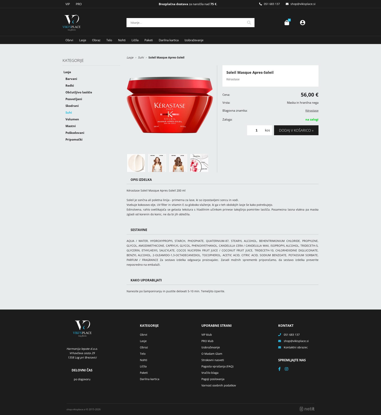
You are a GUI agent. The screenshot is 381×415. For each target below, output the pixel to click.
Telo (109, 40)
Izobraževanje (194, 40)
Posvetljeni (73, 99)
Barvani (71, 79)
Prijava (303, 23)
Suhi (68, 112)
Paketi (148, 40)
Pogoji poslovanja (212, 379)
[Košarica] (287, 23)
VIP (67, 4)
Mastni (70, 126)
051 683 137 (272, 4)
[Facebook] (281, 369)
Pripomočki (74, 139)
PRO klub (207, 341)
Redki (69, 85)
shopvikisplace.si (303, 4)
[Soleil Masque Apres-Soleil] (170, 108)
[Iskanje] (249, 22)
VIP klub (206, 334)
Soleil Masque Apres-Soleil (166, 57)
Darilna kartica (169, 40)
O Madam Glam (211, 354)
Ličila (135, 40)
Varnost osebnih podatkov (218, 385)
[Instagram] (288, 369)
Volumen (72, 119)
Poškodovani (74, 133)
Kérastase (311, 110)
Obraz (96, 40)
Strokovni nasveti (212, 360)
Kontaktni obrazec (296, 347)
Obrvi (69, 40)
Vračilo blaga (209, 373)
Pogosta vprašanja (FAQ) (217, 366)
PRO (79, 4)
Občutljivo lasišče (78, 92)
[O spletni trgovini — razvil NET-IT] (307, 409)
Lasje (82, 40)
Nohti (122, 40)
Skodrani (72, 106)
